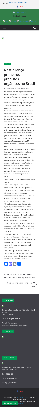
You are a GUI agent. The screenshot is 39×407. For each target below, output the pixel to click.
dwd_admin (25, 88)
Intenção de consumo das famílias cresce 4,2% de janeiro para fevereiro (19, 276)
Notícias (7, 64)
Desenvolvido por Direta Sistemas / (10, 325)
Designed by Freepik (22, 325)
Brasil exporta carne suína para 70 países (20, 284)
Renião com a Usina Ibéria (18, 3)
